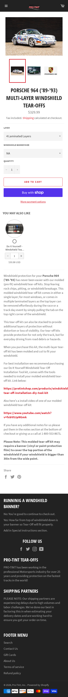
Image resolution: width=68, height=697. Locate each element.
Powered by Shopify (38, 685)
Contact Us (11, 649)
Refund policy (12, 673)
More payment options (33, 201)
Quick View (14, 228)
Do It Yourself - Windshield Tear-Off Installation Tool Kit (14, 251)
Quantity (9, 161)
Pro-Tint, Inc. (19, 685)
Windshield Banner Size (16, 145)
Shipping (28, 118)
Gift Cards (10, 655)
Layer (7, 127)
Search (8, 643)
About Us (9, 661)
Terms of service (14, 667)
